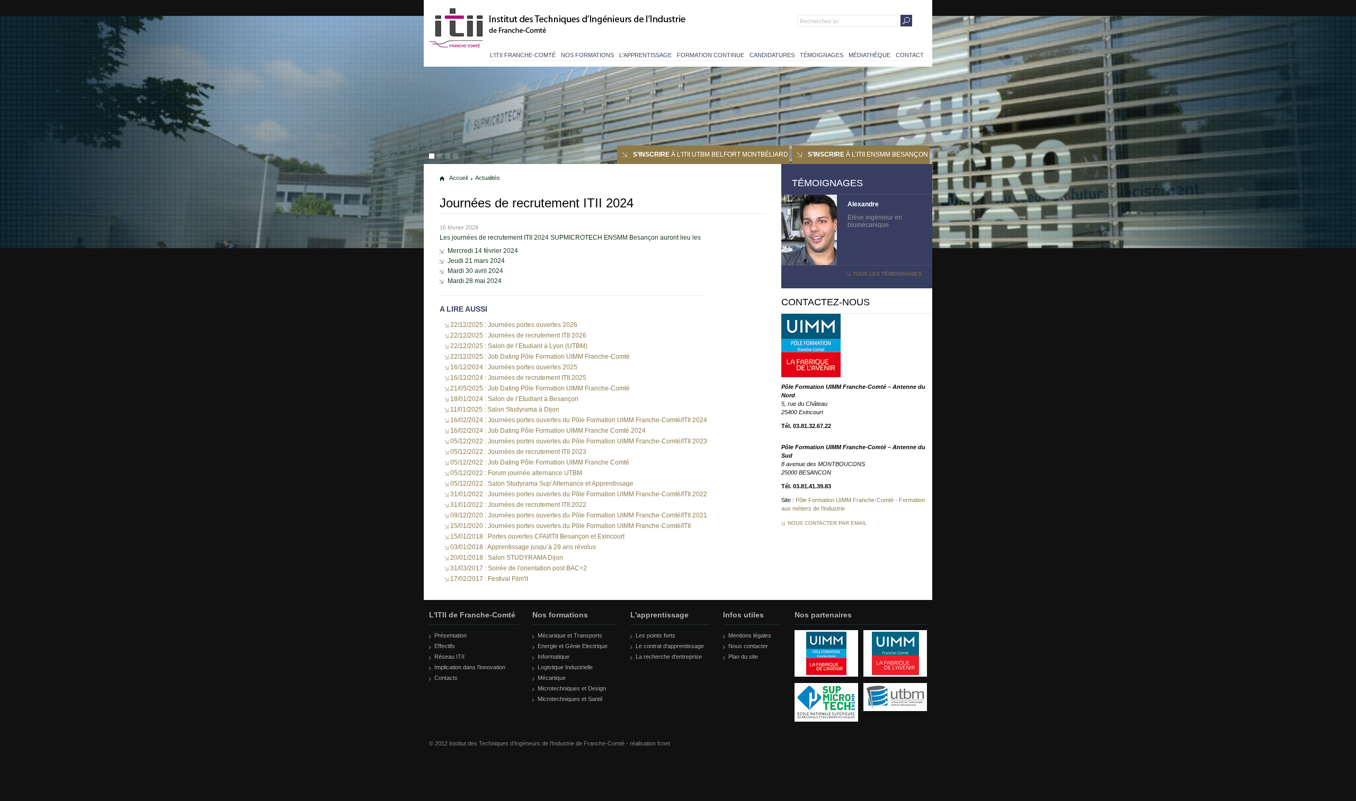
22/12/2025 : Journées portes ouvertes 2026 (513, 325)
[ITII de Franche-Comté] (457, 28)
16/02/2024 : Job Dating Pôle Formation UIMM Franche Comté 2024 (548, 430)
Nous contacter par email (827, 523)
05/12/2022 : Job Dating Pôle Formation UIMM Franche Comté (539, 462)
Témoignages (821, 55)
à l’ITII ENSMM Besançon (868, 154)
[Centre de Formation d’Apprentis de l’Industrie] (826, 681)
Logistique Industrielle (565, 667)
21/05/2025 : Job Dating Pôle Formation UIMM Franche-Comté (540, 388)
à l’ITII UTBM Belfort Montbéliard (710, 154)
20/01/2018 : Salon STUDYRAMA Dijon (506, 557)
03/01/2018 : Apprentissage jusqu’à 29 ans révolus (523, 547)
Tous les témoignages (887, 274)
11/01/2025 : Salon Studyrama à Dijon (504, 409)
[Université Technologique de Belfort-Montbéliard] (895, 715)
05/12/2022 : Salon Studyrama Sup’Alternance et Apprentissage (542, 483)
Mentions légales (749, 635)
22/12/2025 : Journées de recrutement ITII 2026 (518, 335)
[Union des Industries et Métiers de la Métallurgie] (895, 681)
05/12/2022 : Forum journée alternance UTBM (516, 473)
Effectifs (444, 646)
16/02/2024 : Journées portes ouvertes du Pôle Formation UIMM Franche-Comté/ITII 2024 (578, 420)
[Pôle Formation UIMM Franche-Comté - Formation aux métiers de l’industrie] (811, 375)
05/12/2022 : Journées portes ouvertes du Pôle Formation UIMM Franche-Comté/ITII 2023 (578, 441)
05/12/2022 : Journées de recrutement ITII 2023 (518, 452)
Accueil (458, 178)
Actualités (487, 178)
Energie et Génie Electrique (573, 646)
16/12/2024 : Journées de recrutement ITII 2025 (518, 377)
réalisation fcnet (650, 743)
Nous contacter (748, 646)
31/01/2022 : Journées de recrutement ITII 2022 (518, 504)
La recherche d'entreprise (669, 656)
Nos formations (587, 55)
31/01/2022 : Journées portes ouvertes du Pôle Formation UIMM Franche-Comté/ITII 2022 (578, 494)
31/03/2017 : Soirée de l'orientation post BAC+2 (518, 568)
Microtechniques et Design (572, 688)
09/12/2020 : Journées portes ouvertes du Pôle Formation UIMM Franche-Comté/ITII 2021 (578, 515)
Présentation (450, 635)
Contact (910, 55)
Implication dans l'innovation (469, 667)
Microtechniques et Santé (570, 699)
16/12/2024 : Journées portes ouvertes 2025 (513, 367)
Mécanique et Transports (570, 635)
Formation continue (710, 55)
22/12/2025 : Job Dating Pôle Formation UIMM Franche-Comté (540, 356)
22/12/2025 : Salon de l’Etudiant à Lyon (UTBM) (518, 346)
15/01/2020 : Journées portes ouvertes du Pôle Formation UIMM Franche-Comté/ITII (570, 526)
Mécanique (552, 678)
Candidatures (772, 55)
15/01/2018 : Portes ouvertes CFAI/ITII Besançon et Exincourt (537, 536)
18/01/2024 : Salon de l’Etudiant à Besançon (514, 399)
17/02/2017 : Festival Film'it (489, 578)
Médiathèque (869, 55)
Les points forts (655, 635)
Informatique (553, 656)
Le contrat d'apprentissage (670, 646)
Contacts (446, 678)
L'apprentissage (645, 55)
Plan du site (743, 656)
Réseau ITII (449, 656)
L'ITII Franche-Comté (523, 55)
